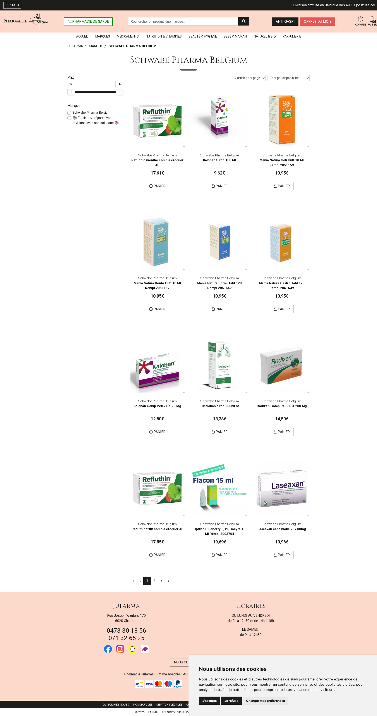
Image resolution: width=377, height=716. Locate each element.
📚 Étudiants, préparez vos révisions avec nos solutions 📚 (96, 120)
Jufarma (126, 606)
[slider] (71, 92)
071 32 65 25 (126, 638)
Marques (102, 36)
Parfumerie (292, 36)
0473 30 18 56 (126, 630)
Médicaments (128, 36)
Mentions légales (169, 704)
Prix (70, 77)
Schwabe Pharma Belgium (91, 113)
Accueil (82, 36)
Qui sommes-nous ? (116, 704)
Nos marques (142, 704)
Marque (96, 46)
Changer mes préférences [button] (265, 700)
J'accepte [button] (209, 700)
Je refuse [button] (231, 700)
